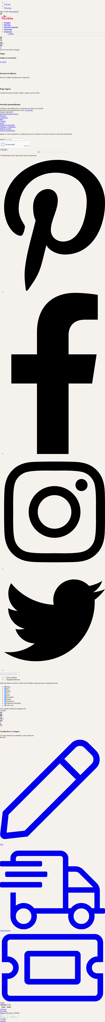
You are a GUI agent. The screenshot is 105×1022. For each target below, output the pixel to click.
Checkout (3, 1009)
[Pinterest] (54, 292)
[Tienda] (52, 715)
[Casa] (52, 713)
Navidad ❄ (15, 11)
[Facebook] (54, 453)
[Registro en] (1, 38)
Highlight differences (13, 680)
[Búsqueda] (52, 40)
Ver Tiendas (29, 110)
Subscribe (4, 149)
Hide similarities (11, 677)
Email (2, 139)
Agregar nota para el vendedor (10, 1013)
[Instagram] (54, 569)
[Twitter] (54, 670)
